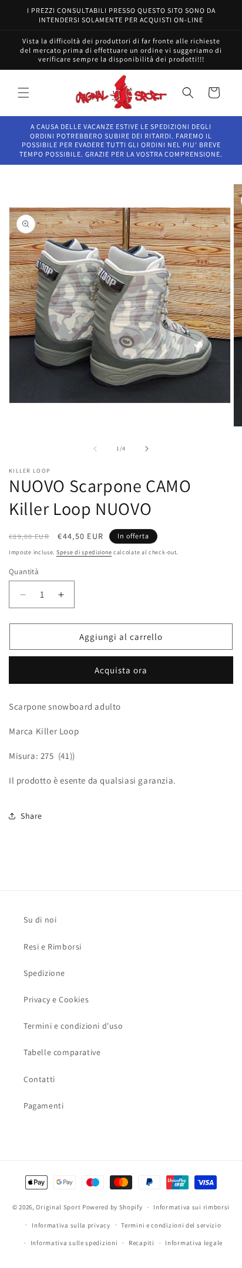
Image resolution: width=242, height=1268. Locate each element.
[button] (23, 93)
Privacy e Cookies (56, 999)
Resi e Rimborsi (52, 946)
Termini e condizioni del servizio (171, 1225)
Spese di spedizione (84, 552)
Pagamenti (43, 1105)
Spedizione (44, 973)
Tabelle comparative (61, 1052)
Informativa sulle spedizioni (74, 1243)
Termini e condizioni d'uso (73, 1025)
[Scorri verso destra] (147, 449)
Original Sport (58, 1207)
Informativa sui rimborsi (191, 1207)
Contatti (39, 1079)
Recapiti (141, 1243)
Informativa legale (194, 1243)
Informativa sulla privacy (71, 1225)
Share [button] (31, 816)
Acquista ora (121, 670)
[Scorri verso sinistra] (95, 449)
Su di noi (39, 919)
